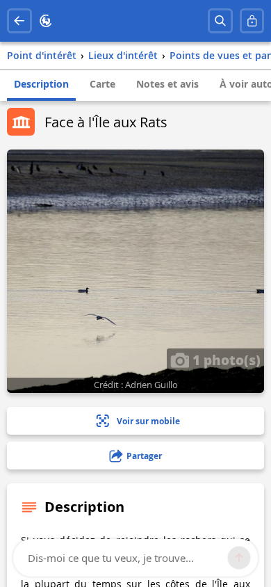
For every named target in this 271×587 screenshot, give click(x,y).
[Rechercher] (220, 20)
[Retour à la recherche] (19, 20)
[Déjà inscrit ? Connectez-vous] (252, 20)
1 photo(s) (225, 359)
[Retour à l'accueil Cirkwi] (46, 21)
